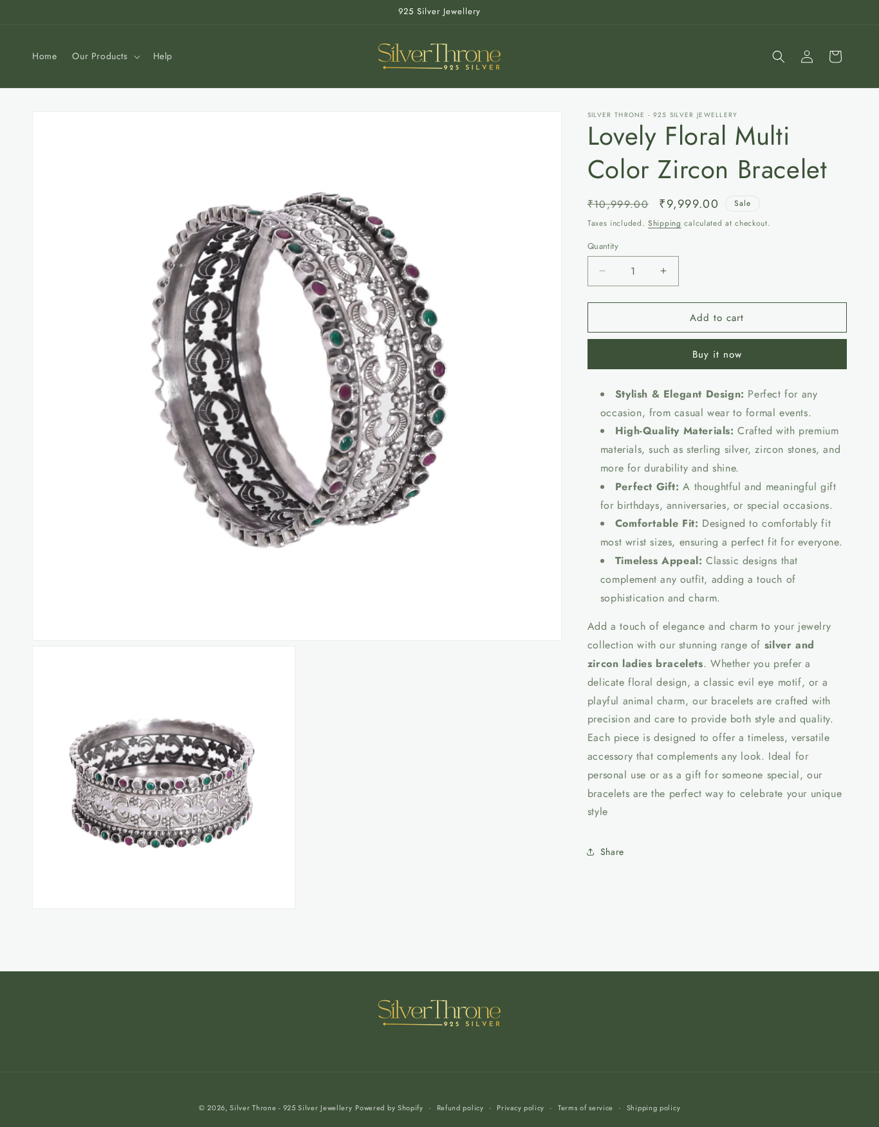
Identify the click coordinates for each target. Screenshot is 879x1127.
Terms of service (585, 1107)
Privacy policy (520, 1107)
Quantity (603, 245)
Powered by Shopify (389, 1108)
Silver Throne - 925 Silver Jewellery (291, 1108)
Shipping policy (654, 1107)
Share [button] (612, 851)
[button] (104, 55)
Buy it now (717, 354)
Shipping (664, 223)
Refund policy (460, 1107)
